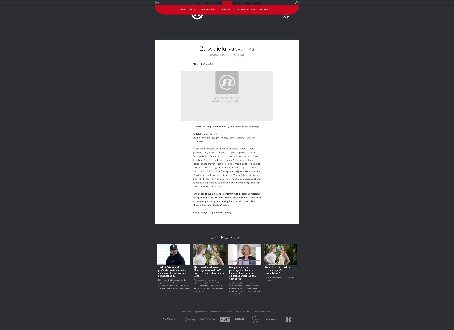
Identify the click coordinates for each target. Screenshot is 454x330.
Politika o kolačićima (243, 312)
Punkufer (254, 319)
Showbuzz (274, 319)
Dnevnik (171, 319)
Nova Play (266, 10)
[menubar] (296, 2)
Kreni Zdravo (289, 319)
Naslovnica (188, 10)
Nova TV (158, 2)
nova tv (227, 3)
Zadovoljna (207, 319)
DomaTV (239, 319)
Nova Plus (190, 319)
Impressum (186, 312)
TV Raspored (208, 10)
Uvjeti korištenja (200, 312)
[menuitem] (296, 2)
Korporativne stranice (264, 312)
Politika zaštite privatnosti (221, 312)
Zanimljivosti (246, 10)
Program (227, 10)
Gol (225, 319)
